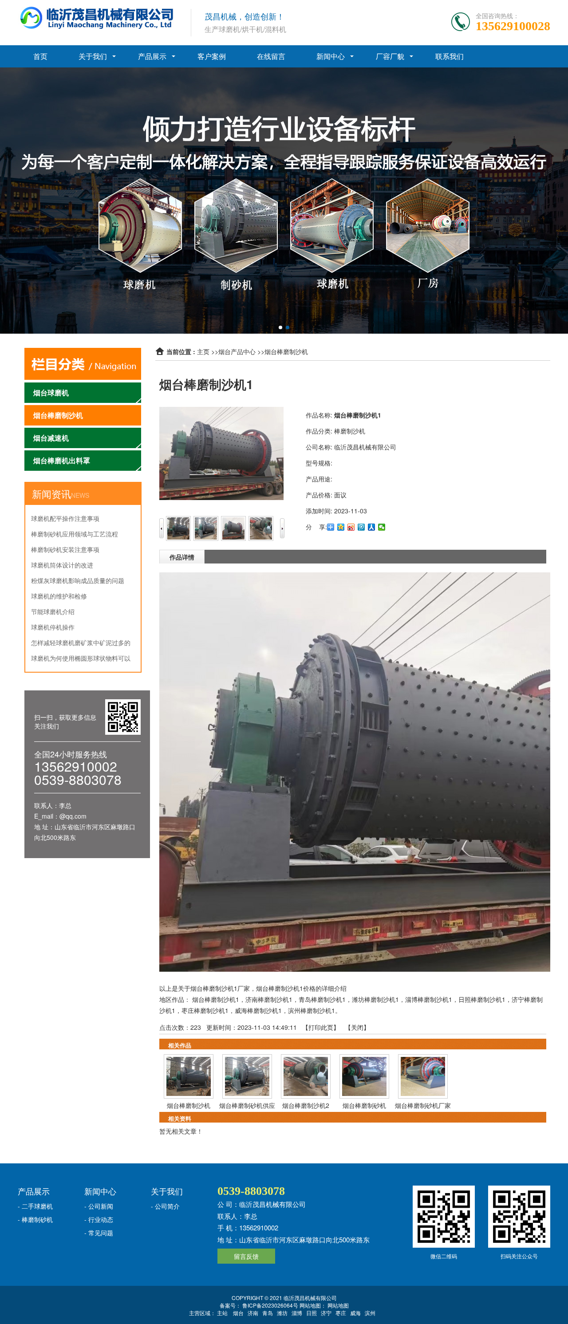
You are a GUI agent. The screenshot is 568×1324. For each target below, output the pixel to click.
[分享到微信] (382, 527)
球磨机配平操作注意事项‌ (65, 518)
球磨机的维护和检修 (59, 595)
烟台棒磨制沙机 (286, 351)
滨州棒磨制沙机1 (311, 1010)
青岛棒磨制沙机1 (322, 999)
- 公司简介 (165, 1206)
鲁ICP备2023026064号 (269, 1305)
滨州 (370, 1312)
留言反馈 (246, 1256)
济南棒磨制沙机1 (268, 999)
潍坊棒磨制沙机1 (375, 999)
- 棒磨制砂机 (35, 1219)
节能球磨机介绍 (53, 611)
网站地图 (338, 1305)
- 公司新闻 (98, 1206)
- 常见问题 (98, 1232)
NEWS (80, 495)
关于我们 (93, 56)
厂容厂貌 (390, 56)
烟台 (238, 1312)
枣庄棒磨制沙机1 (205, 1010)
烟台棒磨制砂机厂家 (423, 1105)
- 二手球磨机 (35, 1206)
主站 (222, 1312)
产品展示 (152, 56)
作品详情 (182, 556)
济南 (253, 1312)
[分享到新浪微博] (351, 527)
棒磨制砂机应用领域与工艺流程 (74, 533)
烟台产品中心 (237, 351)
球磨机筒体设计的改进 (62, 564)
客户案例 (211, 56)
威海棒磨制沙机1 (258, 1010)
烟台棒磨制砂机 (364, 1105)
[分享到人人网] (371, 527)
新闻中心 (330, 56)
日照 (311, 1312)
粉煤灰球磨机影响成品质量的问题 (77, 580)
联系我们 (449, 56)
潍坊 (282, 1312)
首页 (40, 56)
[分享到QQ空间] (341, 527)
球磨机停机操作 (53, 627)
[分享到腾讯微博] (361, 527)
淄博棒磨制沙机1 (428, 999)
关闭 (357, 1027)
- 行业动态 (98, 1219)
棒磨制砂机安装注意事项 (65, 549)
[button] (280, 327)
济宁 (326, 1312)
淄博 (297, 1312)
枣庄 (340, 1312)
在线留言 (271, 56)
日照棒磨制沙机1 (481, 999)
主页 (203, 351)
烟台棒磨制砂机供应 (247, 1105)
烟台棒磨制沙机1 (215, 999)
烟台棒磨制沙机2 (305, 1105)
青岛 (267, 1312)
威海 (355, 1312)
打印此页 (320, 1027)
